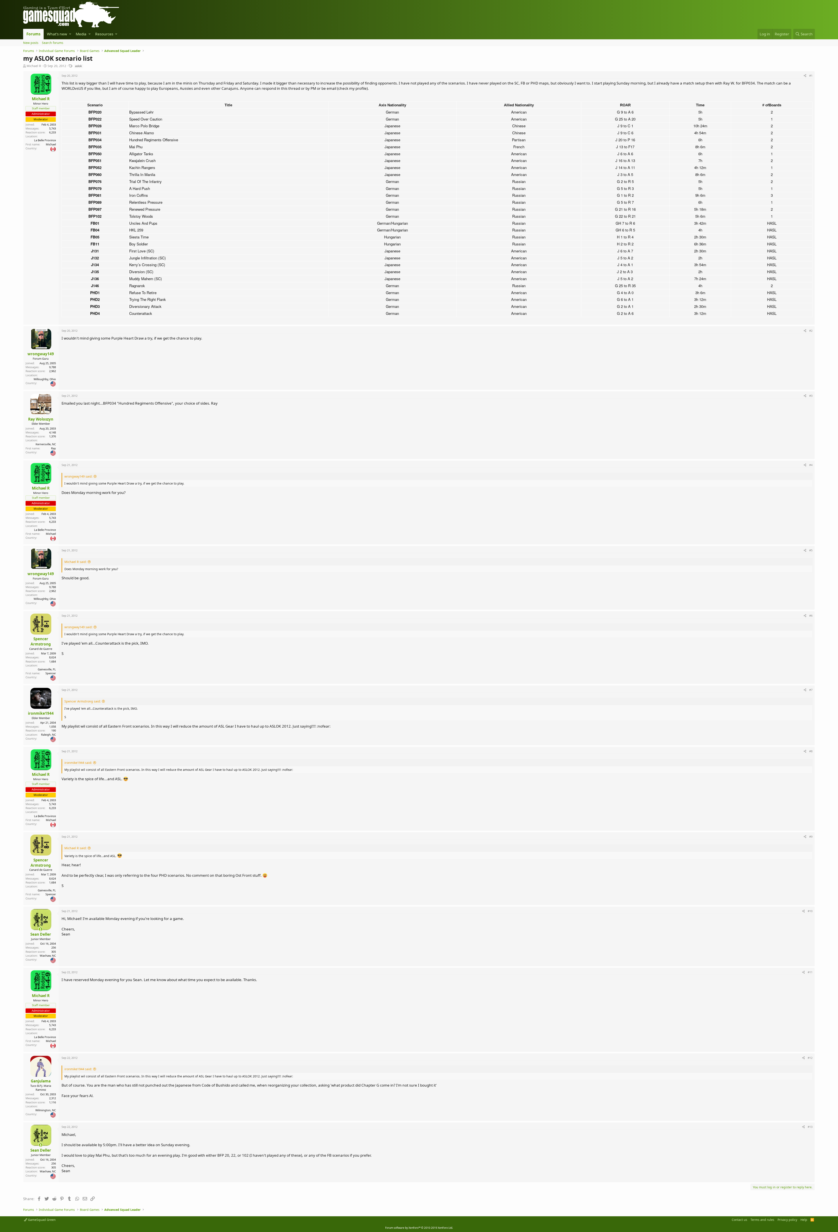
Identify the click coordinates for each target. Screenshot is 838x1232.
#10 (810, 911)
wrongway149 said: (78, 476)
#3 (810, 396)
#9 (810, 837)
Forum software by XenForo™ (419, 1228)
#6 (810, 616)
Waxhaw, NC (48, 956)
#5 (810, 550)
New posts (30, 43)
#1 (810, 76)
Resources (104, 33)
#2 (810, 331)
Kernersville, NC (46, 444)
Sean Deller (40, 934)
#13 (810, 1127)
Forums (33, 33)
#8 (810, 751)
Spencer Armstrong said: (82, 701)
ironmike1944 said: (78, 763)
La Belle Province (45, 140)
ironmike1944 (41, 713)
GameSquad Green (41, 1220)
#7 (810, 690)
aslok (78, 66)
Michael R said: (75, 562)
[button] (70, 34)
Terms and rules (762, 1220)
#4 (810, 465)
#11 (810, 972)
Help (803, 1220)
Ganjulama (41, 1081)
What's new (57, 33)
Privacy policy (787, 1220)
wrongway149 (40, 353)
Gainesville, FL (47, 669)
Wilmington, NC (45, 1110)
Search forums (52, 43)
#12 (810, 1058)
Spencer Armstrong (41, 641)
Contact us (739, 1220)
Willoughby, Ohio (45, 379)
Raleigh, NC (48, 735)
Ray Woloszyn (40, 419)
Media (81, 33)
